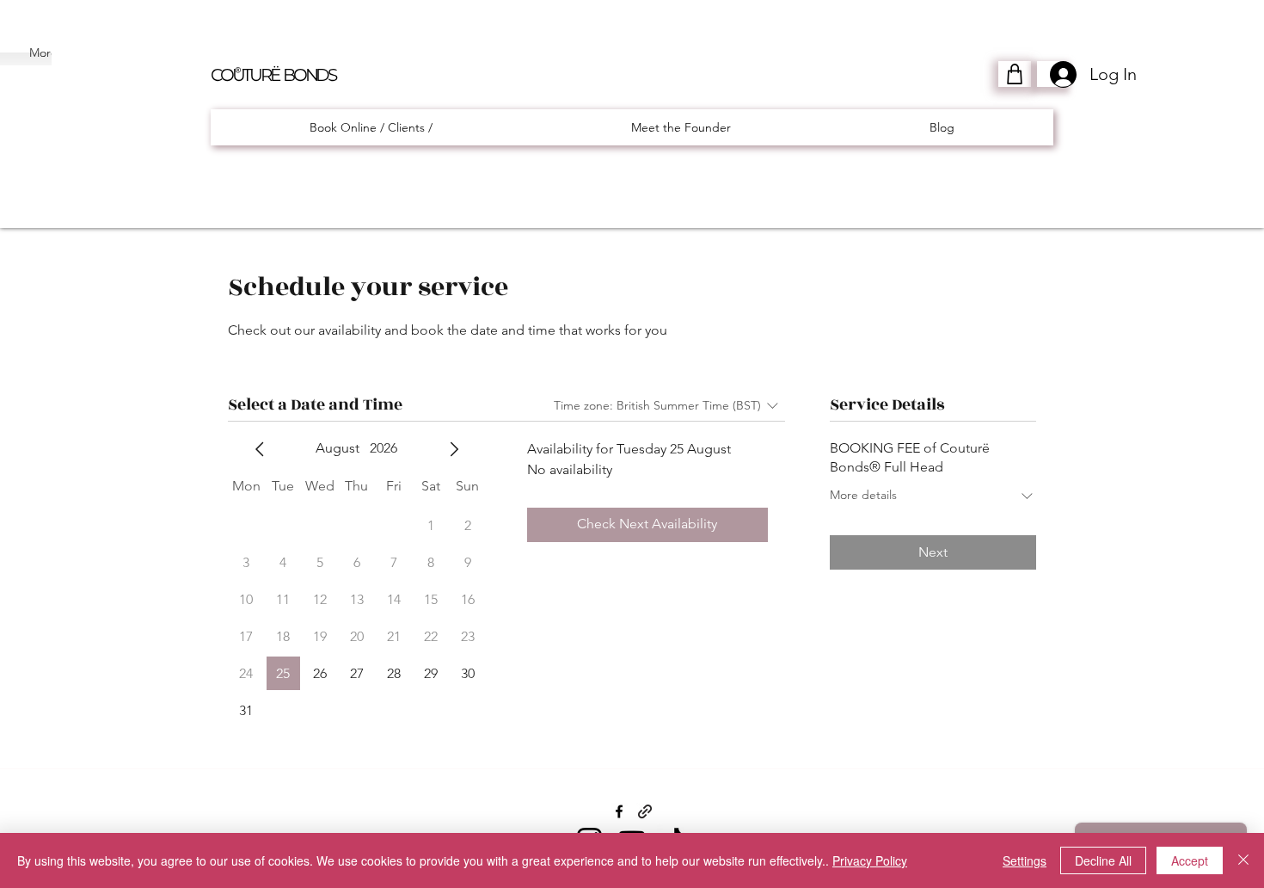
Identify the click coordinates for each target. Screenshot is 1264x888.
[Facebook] (619, 811)
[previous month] (259, 449)
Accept (1189, 860)
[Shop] (1014, 74)
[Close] (1243, 860)
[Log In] (1053, 74)
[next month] (454, 449)
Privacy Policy (869, 860)
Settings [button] (1024, 860)
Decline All (1103, 860)
